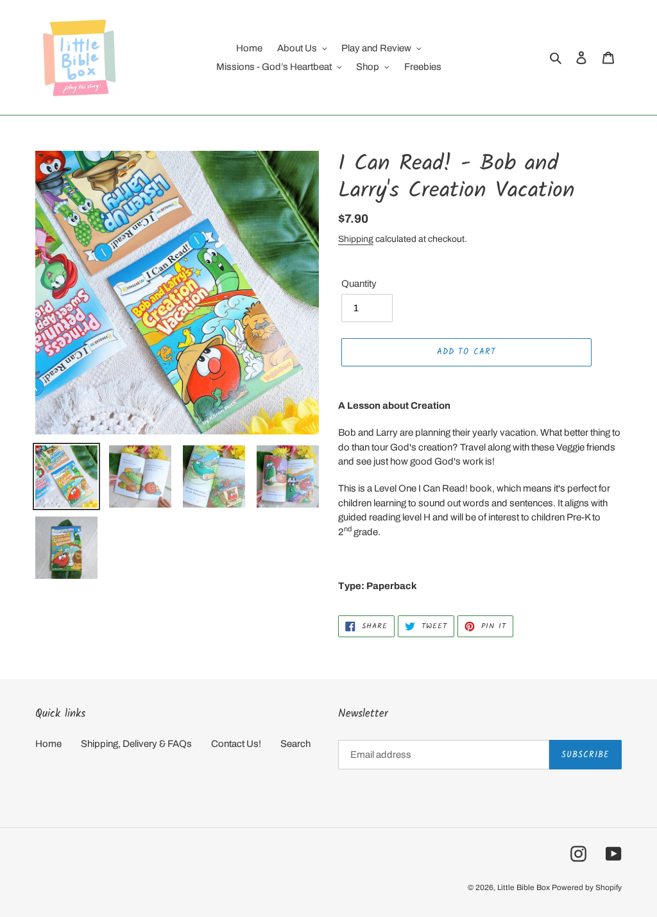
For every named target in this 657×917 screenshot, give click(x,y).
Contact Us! (236, 744)
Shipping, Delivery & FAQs (136, 744)
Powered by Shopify (587, 887)
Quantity (359, 284)
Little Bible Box (523, 887)
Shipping (355, 239)
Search (295, 744)
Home (48, 744)
